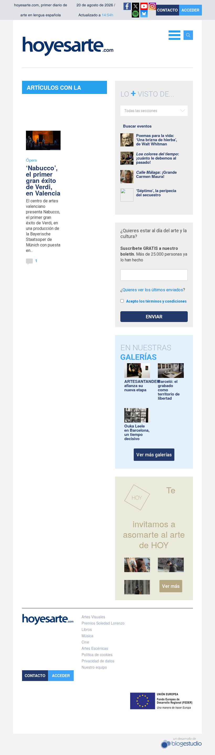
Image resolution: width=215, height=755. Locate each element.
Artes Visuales (93, 616)
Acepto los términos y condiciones (156, 301)
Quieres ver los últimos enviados (152, 289)
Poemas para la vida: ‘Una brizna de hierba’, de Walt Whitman (156, 139)
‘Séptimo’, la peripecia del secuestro (156, 192)
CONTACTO (167, 10)
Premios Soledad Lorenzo (103, 623)
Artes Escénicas (95, 648)
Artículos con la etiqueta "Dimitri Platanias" (54, 88)
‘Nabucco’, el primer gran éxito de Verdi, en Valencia (43, 180)
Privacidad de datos (98, 660)
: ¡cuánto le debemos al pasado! (157, 158)
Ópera (31, 160)
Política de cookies (97, 654)
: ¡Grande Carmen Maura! (156, 174)
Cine (85, 642)
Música (87, 635)
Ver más (171, 586)
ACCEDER (190, 10)
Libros (87, 629)
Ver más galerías (154, 454)
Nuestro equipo (94, 667)
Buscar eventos (137, 126)
